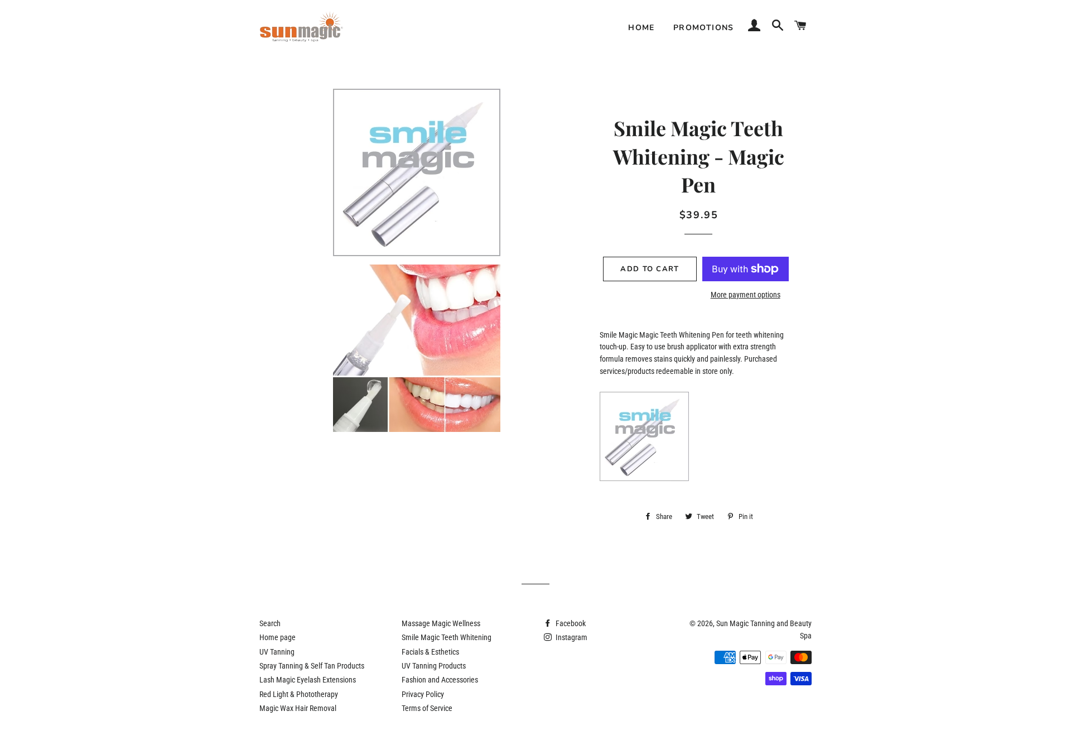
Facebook (570, 623)
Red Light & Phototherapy (298, 694)
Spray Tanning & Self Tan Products (311, 665)
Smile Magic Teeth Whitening (446, 637)
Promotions (703, 27)
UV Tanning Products (434, 665)
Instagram (570, 637)
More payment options (745, 294)
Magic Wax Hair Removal (297, 708)
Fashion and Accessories (440, 679)
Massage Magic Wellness (441, 623)
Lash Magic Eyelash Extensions (307, 679)
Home (641, 27)
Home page (277, 637)
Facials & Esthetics (430, 651)
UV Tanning (277, 651)
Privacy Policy (423, 694)
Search (270, 623)
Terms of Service (427, 708)
